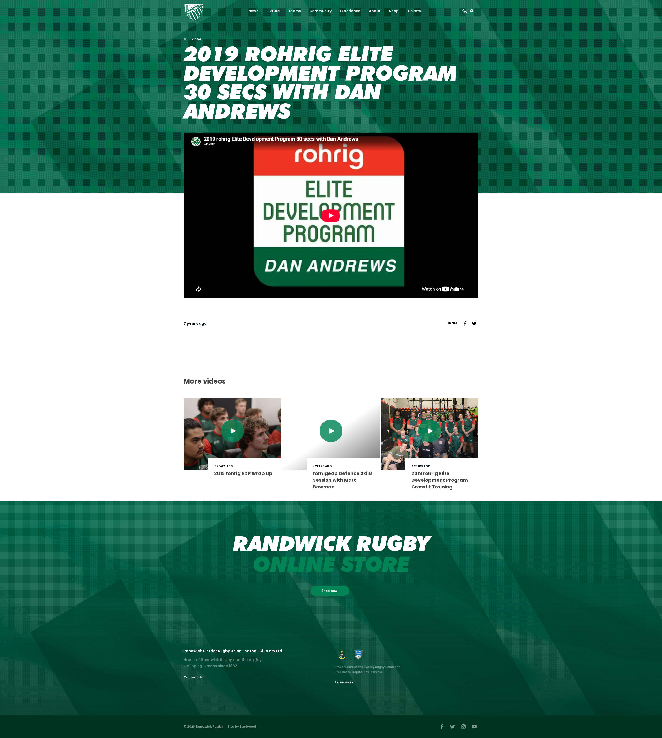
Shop (394, 10)
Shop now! (329, 590)
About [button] (375, 10)
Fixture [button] (273, 10)
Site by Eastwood (242, 726)
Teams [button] (294, 10)
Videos (196, 39)
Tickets (414, 10)
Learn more (344, 682)
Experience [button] (350, 10)
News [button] (253, 10)
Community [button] (320, 10)
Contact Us (193, 677)
